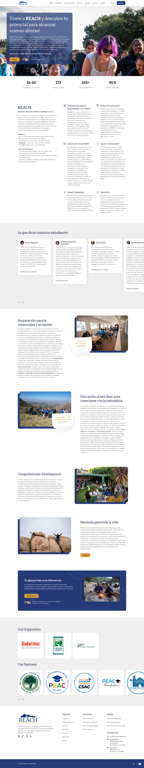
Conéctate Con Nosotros (90, 722)
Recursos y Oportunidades (90, 726)
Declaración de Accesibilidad (116, 726)
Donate (64, 740)
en (137, 764)
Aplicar (121, 3)
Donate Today (31, 596)
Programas (59, 3)
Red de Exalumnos (88, 718)
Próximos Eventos (69, 3)
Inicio (51, 3)
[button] (95, 3)
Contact (102, 3)
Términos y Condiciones (114, 718)
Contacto (65, 733)
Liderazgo (87, 3)
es (139, 764)
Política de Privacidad (113, 722)
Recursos (79, 3)
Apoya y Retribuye (88, 729)
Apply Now (65, 737)
